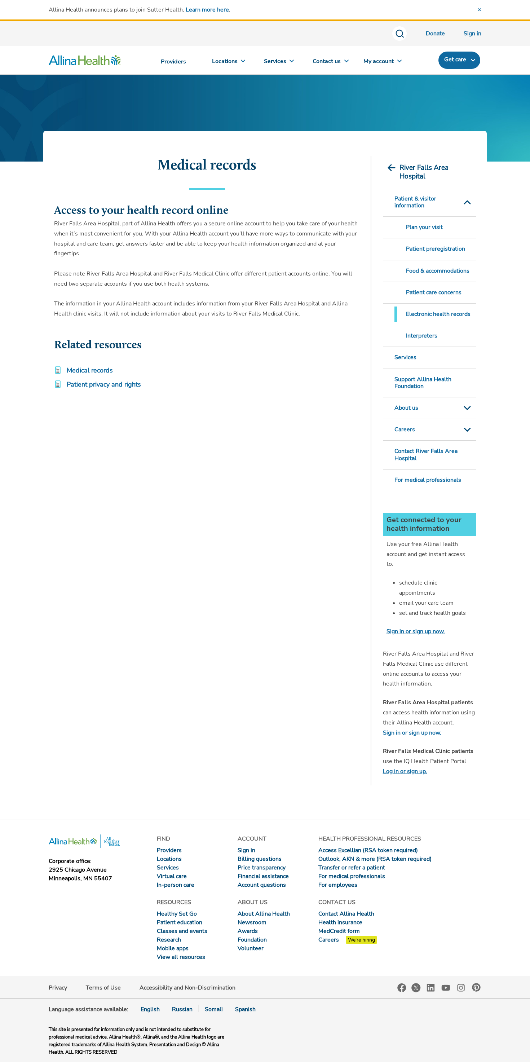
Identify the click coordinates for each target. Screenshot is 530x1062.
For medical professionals (427, 480)
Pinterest (476, 987)
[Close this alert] (479, 10)
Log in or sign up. (405, 771)
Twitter (416, 987)
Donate (435, 34)
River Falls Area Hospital (424, 172)
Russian (182, 1009)
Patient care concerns (433, 292)
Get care (455, 59)
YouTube (446, 987)
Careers (404, 429)
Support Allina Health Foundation (422, 382)
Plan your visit (424, 227)
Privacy (58, 988)
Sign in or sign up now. (416, 631)
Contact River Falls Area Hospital (426, 454)
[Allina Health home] (85, 62)
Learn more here (207, 10)
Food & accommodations (437, 271)
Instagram (461, 987)
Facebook (401, 987)
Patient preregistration (435, 249)
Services (405, 357)
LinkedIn (431, 987)
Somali (214, 1009)
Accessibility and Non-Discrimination (187, 988)
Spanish (245, 1009)
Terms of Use (103, 988)
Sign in (472, 34)
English (150, 1009)
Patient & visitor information (415, 202)
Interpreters (421, 336)
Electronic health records (438, 314)
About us (406, 408)
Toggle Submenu (467, 202)
